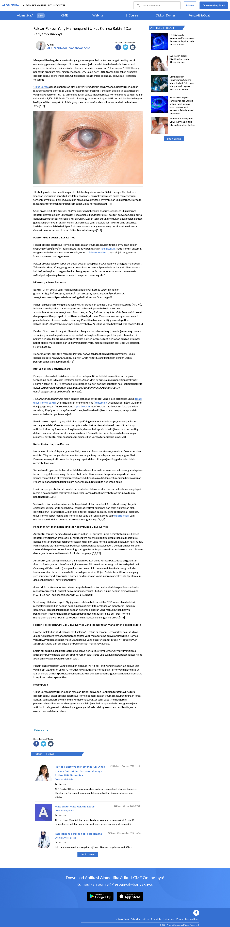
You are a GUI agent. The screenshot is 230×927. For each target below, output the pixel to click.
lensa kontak (108, 248)
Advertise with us (140, 918)
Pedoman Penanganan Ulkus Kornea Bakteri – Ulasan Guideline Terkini (182, 121)
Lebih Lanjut (174, 138)
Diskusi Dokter (165, 15)
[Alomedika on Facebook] (140, 913)
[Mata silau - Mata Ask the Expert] (43, 820)
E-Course (132, 15)
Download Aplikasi (214, 5)
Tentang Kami (121, 918)
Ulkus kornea (41, 86)
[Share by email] (133, 47)
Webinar (98, 15)
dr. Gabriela (67, 779)
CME (64, 15)
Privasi (179, 918)
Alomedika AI (25, 15)
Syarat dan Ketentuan (162, 918)
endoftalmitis (121, 515)
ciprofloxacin (82, 406)
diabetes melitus (97, 252)
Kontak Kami (192, 918)
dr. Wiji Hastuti (68, 837)
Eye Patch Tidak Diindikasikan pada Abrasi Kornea (179, 59)
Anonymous (67, 810)
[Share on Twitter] (126, 47)
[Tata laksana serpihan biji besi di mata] (43, 847)
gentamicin (101, 402)
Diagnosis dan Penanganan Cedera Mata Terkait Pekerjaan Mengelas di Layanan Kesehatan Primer (182, 83)
